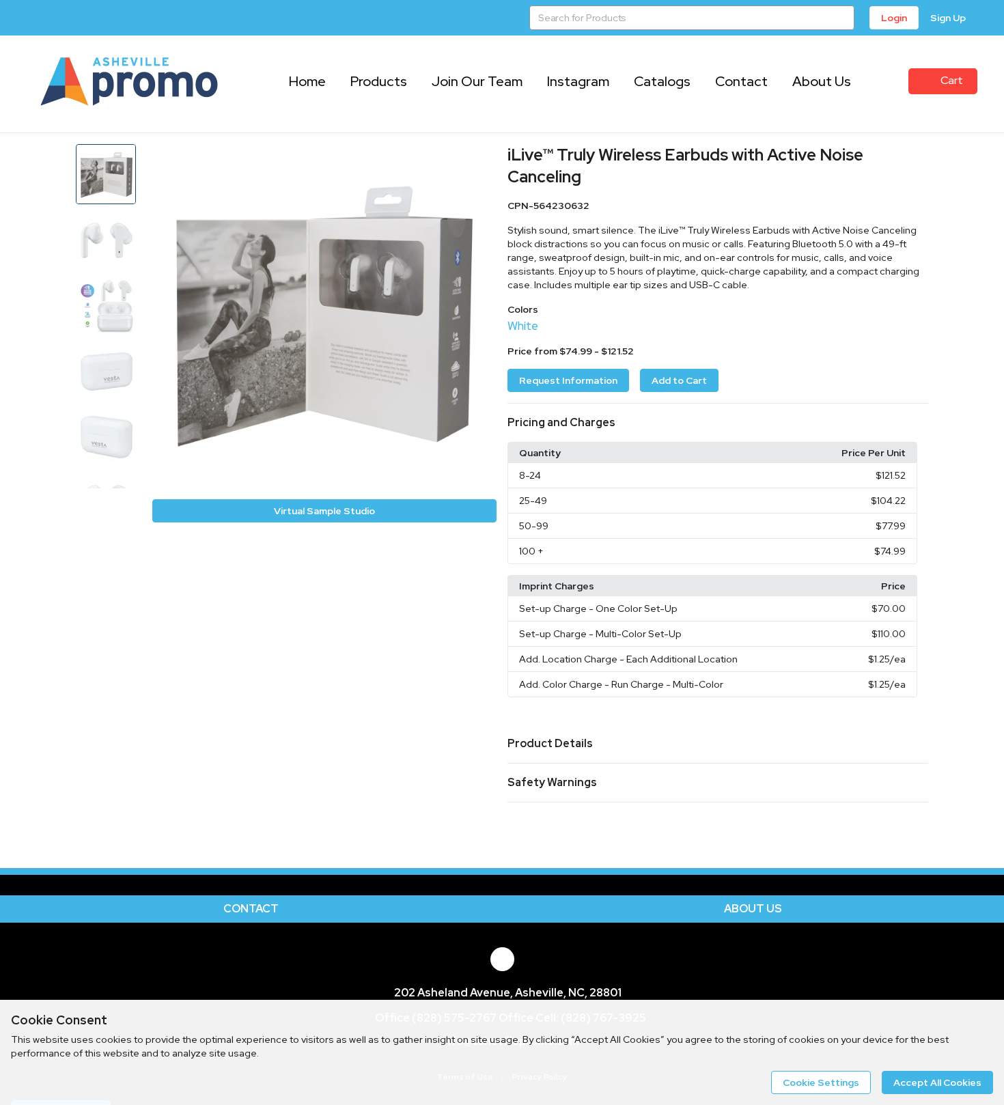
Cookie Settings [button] (821, 1082)
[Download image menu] (479, 161)
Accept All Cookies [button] (937, 1082)
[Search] (842, 17)
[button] (717, 423)
